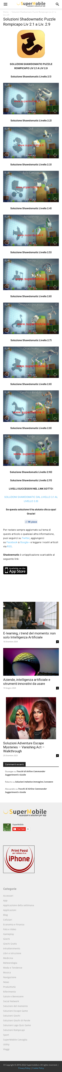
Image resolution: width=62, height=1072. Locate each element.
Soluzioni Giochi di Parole (16, 1020)
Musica (7, 972)
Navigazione (9, 977)
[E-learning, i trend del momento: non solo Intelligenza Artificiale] (31, 615)
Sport (6, 1034)
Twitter (26, 538)
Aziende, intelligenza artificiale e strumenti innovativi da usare (26, 682)
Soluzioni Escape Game (15, 1010)
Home (6, 12)
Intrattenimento (11, 948)
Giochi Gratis (10, 943)
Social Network (11, 1001)
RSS (9, 546)
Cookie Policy (38, 1068)
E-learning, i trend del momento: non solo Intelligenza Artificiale (29, 635)
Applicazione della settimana (18, 905)
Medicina (8, 958)
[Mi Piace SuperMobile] (31, 521)
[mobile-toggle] (5, 4)
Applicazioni (9, 910)
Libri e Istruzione (12, 953)
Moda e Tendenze (12, 967)
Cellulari (7, 919)
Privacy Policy (24, 1068)
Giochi (6, 938)
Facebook (12, 542)
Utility (6, 1044)
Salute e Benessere (13, 996)
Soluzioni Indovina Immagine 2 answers (34, 781)
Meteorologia (10, 962)
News (6, 982)
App (5, 900)
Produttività (9, 986)
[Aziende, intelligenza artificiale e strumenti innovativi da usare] (31, 662)
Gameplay (8, 934)
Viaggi (6, 1049)
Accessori (8, 895)
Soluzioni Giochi (11, 1015)
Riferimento (9, 991)
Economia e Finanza (13, 924)
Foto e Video (9, 929)
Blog (5, 914)
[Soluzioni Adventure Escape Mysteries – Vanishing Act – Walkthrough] (31, 716)
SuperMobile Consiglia (15, 1039)
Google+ (25, 542)
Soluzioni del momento (15, 1006)
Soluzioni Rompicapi (14, 1030)
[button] (57, 4)
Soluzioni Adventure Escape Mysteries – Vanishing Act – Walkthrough (24, 747)
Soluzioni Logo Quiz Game (17, 1025)
